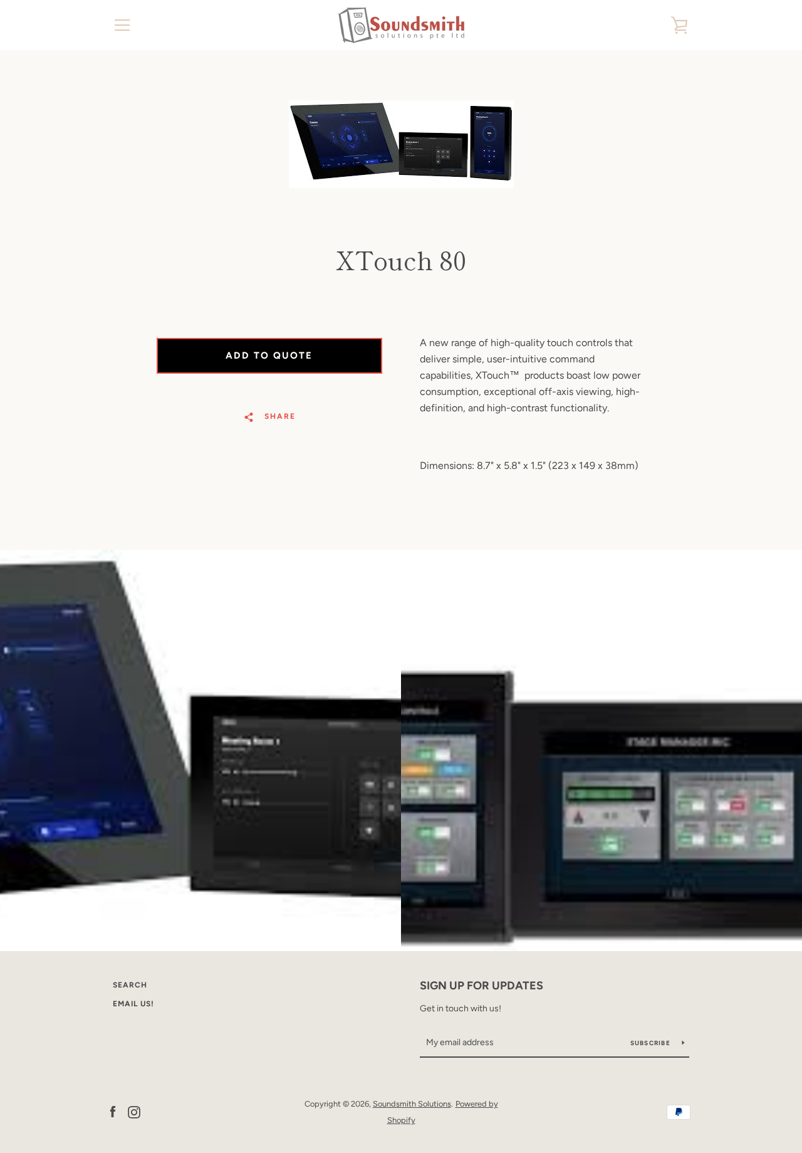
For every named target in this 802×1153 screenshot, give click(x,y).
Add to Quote (269, 355)
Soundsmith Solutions (412, 1103)
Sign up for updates (481, 985)
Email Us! (133, 1003)
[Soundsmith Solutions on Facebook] (113, 1111)
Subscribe (651, 1043)
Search (130, 985)
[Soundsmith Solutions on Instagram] (134, 1111)
